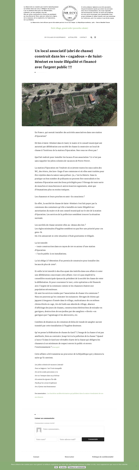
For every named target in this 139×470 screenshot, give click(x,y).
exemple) (56, 347)
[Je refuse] (136, 466)
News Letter (69, 457)
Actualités (72, 37)
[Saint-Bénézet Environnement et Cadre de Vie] (69, 14)
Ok (56, 467)
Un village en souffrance (55, 37)
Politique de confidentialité (102, 457)
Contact (83, 37)
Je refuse (63, 467)
